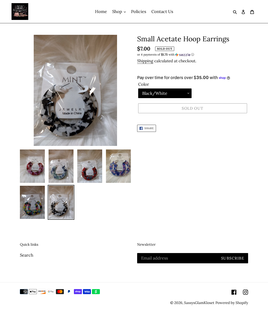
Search (26, 255)
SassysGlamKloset (199, 302)
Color (143, 84)
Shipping (145, 60)
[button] (165, 55)
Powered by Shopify (231, 302)
